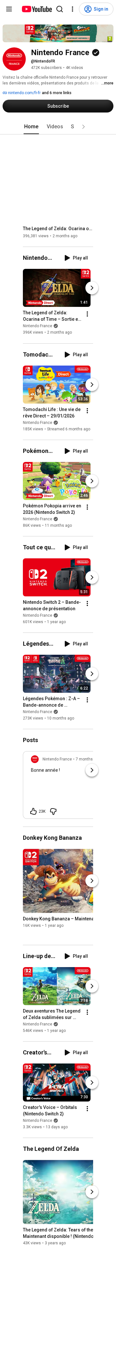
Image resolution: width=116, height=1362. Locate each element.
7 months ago (88, 759)
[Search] (59, 9)
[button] (83, 126)
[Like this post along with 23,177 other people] (33, 811)
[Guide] (9, 9)
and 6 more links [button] (57, 93)
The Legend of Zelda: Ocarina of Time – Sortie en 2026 (58, 228)
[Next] (91, 288)
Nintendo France (37, 326)
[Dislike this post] (53, 811)
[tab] (31, 126)
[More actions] (87, 314)
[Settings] (72, 9)
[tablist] (58, 126)
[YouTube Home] (36, 9)
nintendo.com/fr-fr (24, 93)
